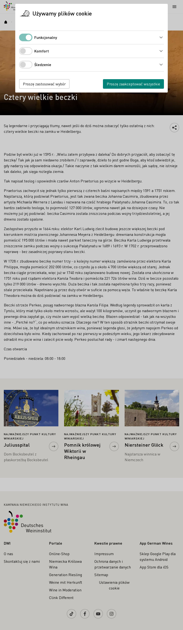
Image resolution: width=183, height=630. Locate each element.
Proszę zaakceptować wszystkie (133, 83)
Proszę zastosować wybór (44, 83)
